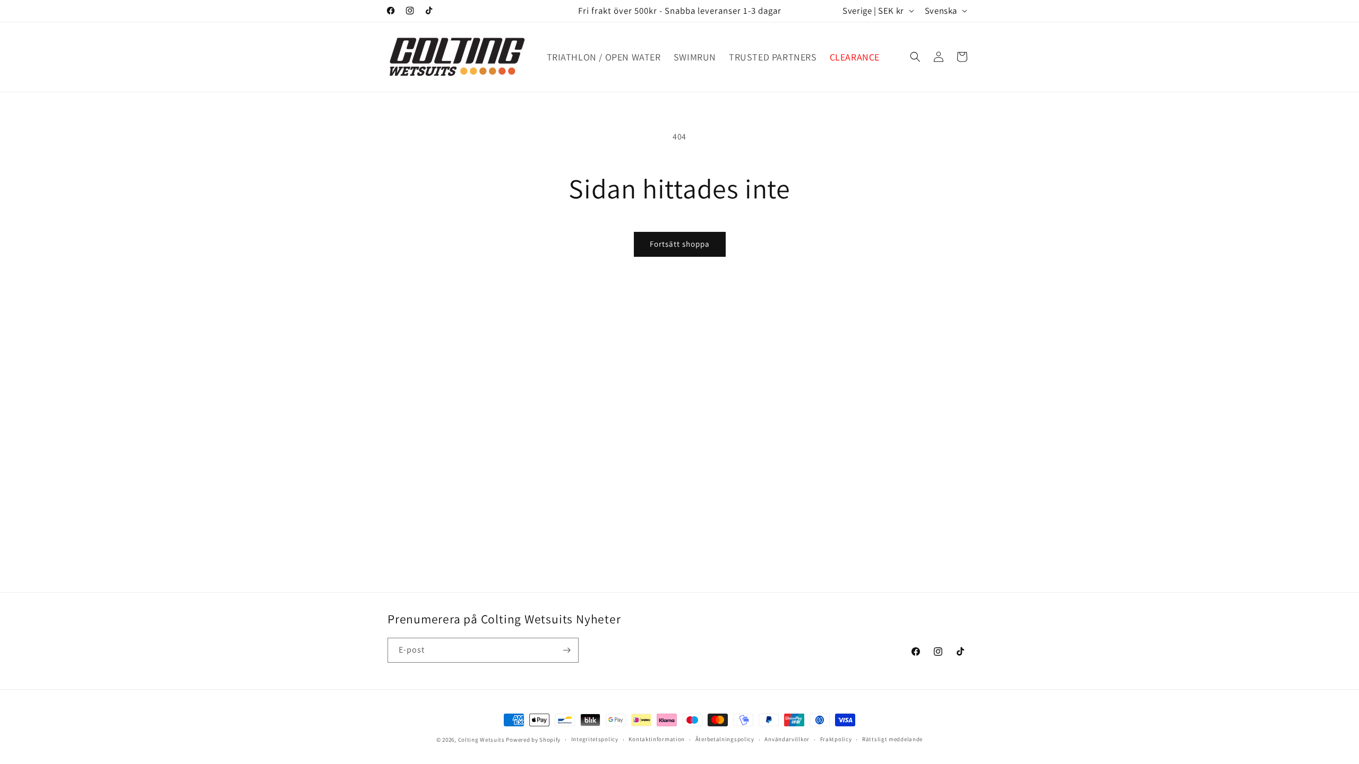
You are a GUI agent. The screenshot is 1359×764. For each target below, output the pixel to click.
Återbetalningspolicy (724, 739)
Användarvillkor (787, 739)
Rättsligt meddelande (892, 739)
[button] (915, 56)
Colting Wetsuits (481, 739)
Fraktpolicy (836, 739)
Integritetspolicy (594, 739)
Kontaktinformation (657, 739)
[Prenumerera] (566, 650)
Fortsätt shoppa (680, 244)
